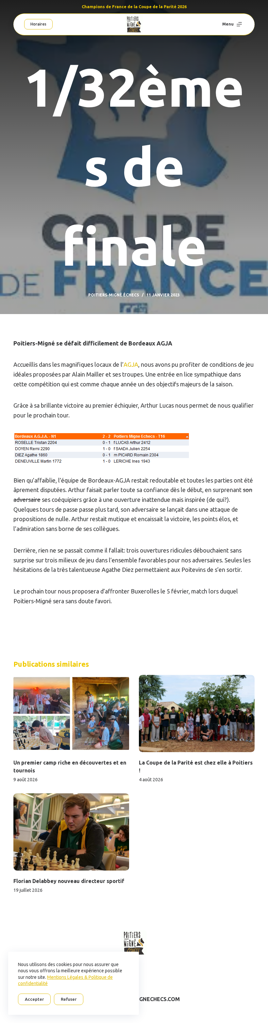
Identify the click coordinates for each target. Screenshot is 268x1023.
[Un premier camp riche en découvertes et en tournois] (71, 713)
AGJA (131, 364)
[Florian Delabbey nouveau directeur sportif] (71, 832)
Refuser (68, 999)
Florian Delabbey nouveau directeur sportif (68, 881)
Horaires (38, 24)
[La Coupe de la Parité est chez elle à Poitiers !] (197, 713)
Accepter (34, 999)
